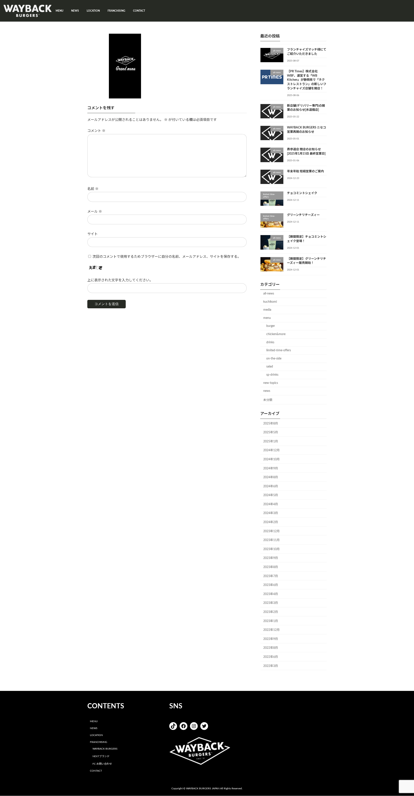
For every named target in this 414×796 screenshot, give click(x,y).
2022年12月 (271, 629)
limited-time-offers (278, 350)
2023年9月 (270, 558)
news (266, 390)
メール (94, 211)
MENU (94, 721)
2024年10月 (271, 459)
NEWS (93, 728)
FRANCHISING (98, 742)
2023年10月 (271, 549)
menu (267, 318)
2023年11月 (271, 540)
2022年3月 (270, 666)
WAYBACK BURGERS (105, 749)
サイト (92, 234)
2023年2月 (270, 612)
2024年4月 (270, 504)
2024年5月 (270, 495)
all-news (268, 293)
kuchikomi (270, 301)
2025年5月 (270, 432)
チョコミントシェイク (302, 193)
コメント (96, 131)
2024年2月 (270, 522)
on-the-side (273, 358)
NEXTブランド (101, 756)
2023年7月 (270, 576)
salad (269, 366)
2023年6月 (270, 585)
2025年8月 (270, 423)
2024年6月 (270, 486)
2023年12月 (271, 531)
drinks (270, 342)
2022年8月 (270, 647)
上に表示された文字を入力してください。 (120, 280)
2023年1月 (270, 621)
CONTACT (96, 770)
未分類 (267, 400)
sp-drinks (272, 374)
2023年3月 (270, 603)
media (267, 309)
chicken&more (275, 334)
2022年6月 (270, 656)
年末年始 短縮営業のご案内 (305, 171)
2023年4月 (270, 594)
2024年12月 (271, 450)
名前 (93, 189)
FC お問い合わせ (102, 764)
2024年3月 (270, 513)
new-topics (270, 383)
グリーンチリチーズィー (303, 215)
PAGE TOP (400, 768)
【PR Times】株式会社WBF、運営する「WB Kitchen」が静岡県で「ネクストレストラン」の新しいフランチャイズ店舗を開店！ (306, 80)
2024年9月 (270, 468)
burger (270, 326)
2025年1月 (270, 441)
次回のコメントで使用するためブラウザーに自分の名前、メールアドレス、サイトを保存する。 (167, 256)
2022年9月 (270, 639)
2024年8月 (270, 477)
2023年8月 (270, 567)
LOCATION (96, 735)
